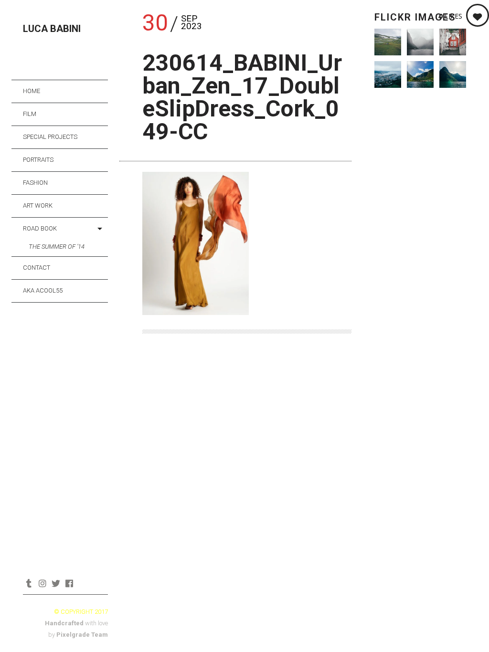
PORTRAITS (38, 159)
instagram (42, 583)
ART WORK (38, 205)
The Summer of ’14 (57, 246)
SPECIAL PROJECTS (50, 136)
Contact (36, 267)
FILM (29, 113)
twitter (56, 583)
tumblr (29, 583)
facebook (69, 583)
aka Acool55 (43, 290)
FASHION (35, 182)
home (31, 91)
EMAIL (82, 583)
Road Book (40, 228)
